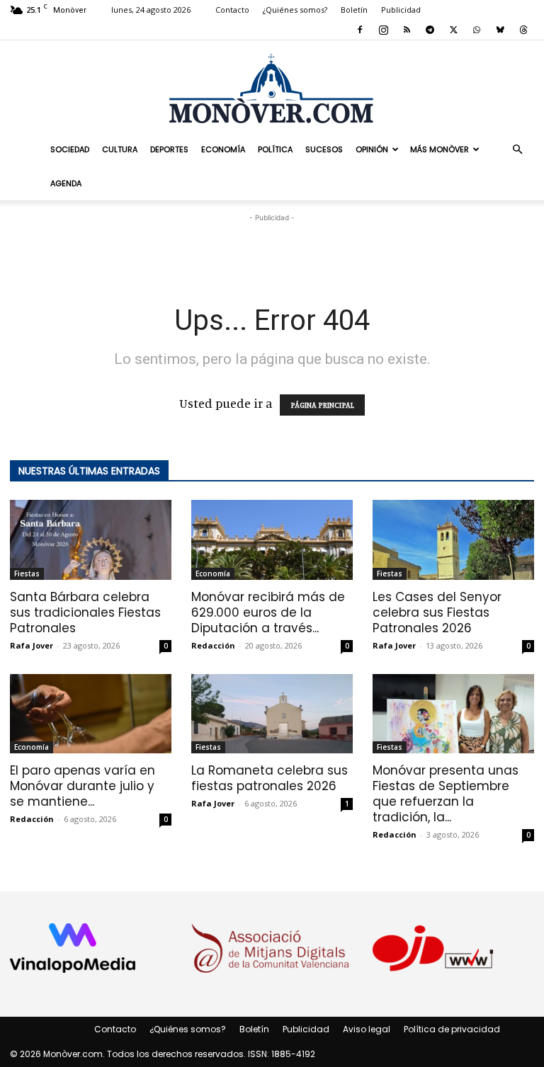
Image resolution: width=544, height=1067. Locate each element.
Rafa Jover (31, 645)
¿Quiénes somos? (295, 9)
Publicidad (401, 9)
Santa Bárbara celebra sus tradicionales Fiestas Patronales (85, 612)
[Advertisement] (272, 246)
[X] (453, 30)
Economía (223, 149)
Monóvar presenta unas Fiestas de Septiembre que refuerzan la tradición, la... (445, 794)
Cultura (119, 149)
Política (275, 149)
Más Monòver (439, 149)
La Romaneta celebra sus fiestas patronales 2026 (269, 778)
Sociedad (69, 149)
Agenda (65, 183)
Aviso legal (366, 1029)
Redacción (213, 645)
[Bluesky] (500, 30)
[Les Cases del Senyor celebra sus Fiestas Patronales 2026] (453, 540)
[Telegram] (430, 30)
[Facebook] (359, 30)
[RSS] (406, 30)
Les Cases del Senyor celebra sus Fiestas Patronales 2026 (437, 612)
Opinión (372, 149)
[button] (517, 148)
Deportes (169, 149)
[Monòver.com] (272, 88)
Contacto (232, 9)
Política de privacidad (452, 1029)
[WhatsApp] (476, 30)
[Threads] (523, 30)
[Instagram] (383, 30)
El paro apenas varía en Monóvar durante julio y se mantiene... (82, 786)
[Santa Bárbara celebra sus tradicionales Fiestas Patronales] (90, 540)
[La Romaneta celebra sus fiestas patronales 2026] (272, 714)
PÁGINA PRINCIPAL (322, 405)
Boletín (354, 9)
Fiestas (27, 573)
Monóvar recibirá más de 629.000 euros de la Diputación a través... (268, 612)
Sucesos (324, 149)
